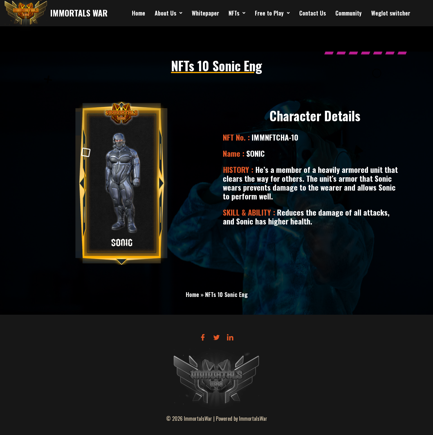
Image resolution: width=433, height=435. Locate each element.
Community (348, 13)
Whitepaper (205, 13)
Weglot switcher (390, 13)
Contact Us (312, 13)
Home (138, 13)
